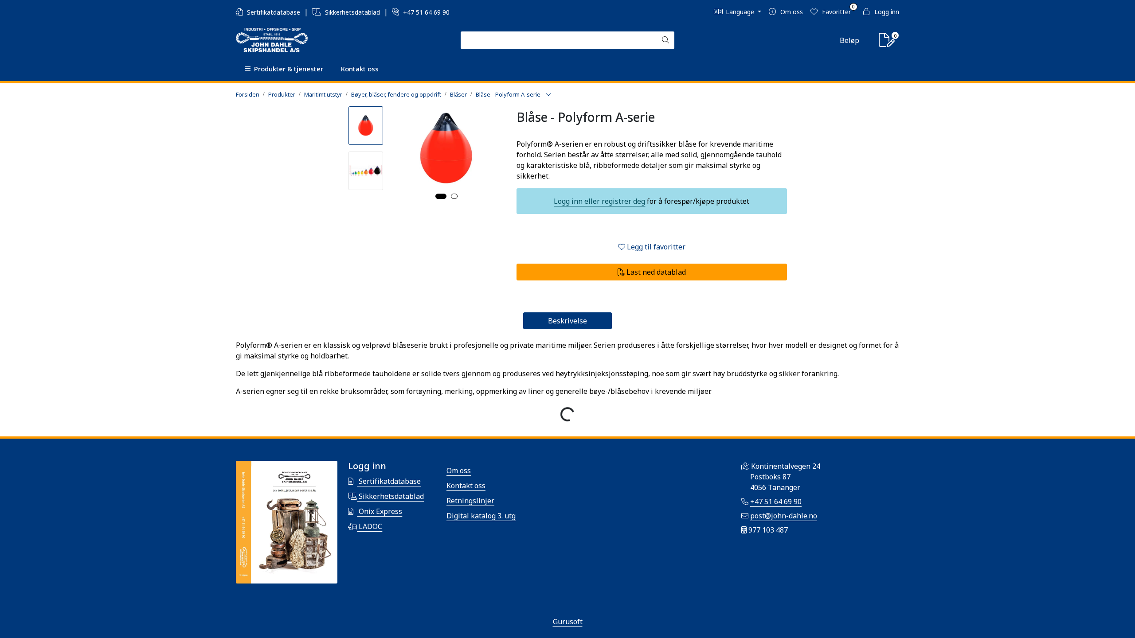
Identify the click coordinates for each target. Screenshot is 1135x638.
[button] (440, 196)
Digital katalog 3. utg (481, 516)
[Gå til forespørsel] (887, 42)
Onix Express (379, 511)
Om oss (458, 470)
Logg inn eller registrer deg (599, 201)
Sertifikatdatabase (273, 12)
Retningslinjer (470, 501)
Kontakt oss (360, 68)
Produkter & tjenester (286, 68)
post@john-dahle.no (783, 516)
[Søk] (665, 40)
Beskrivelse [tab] (567, 321)
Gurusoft (568, 621)
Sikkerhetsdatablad (352, 12)
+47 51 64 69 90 (425, 12)
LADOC (369, 526)
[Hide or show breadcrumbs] (548, 95)
